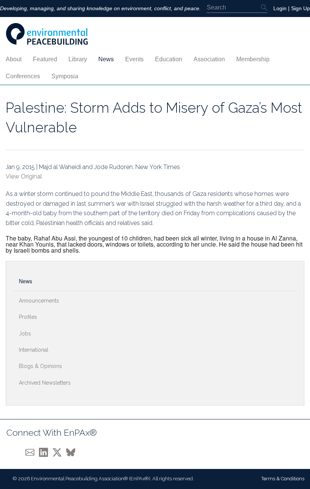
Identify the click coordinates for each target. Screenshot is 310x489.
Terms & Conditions (282, 478)
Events (134, 59)
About (14, 59)
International (33, 350)
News (106, 59)
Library (77, 59)
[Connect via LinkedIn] (46, 452)
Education (168, 59)
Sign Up (300, 8)
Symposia (64, 76)
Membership (253, 59)
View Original (24, 176)
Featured (45, 59)
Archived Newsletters (45, 383)
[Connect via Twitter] (59, 452)
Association (209, 59)
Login (280, 8)
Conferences (23, 76)
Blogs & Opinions (40, 366)
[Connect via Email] (32, 452)
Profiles (28, 317)
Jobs (25, 334)
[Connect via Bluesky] (72, 452)
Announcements (39, 301)
